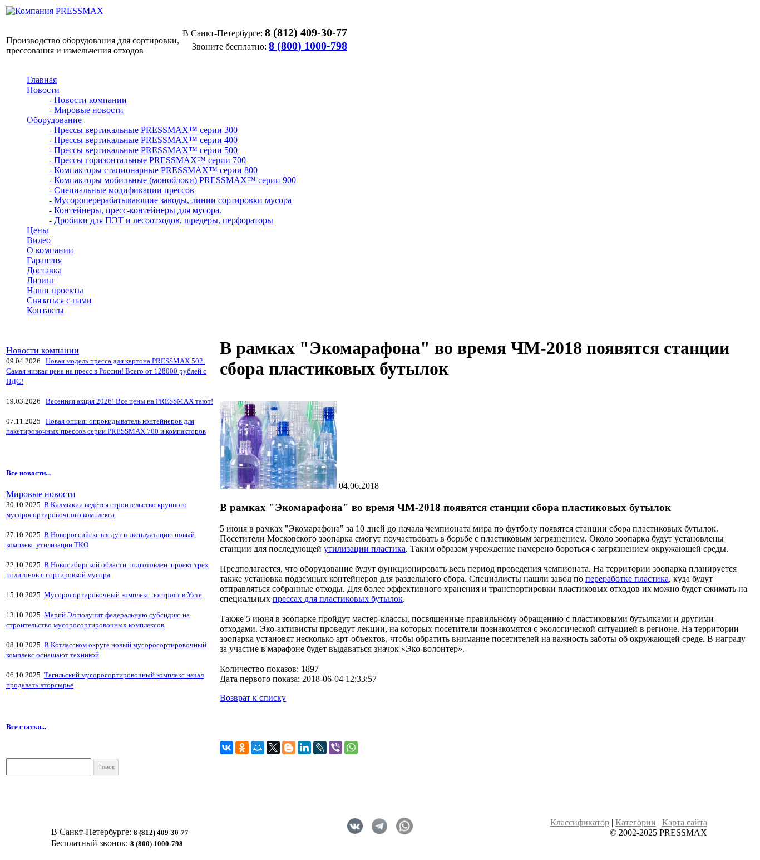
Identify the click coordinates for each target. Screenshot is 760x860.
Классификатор (579, 822)
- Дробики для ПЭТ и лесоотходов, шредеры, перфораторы (161, 220)
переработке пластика (627, 578)
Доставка (44, 270)
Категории (635, 822)
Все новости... (28, 473)
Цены (37, 230)
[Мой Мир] (257, 747)
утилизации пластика (365, 548)
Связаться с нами (59, 300)
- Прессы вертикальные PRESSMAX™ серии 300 (143, 130)
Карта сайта (684, 822)
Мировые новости (41, 494)
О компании (50, 250)
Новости (43, 90)
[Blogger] (288, 747)
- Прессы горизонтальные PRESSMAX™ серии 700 (147, 160)
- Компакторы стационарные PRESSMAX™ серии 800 (153, 170)
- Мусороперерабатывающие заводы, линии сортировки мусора (170, 200)
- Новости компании (88, 100)
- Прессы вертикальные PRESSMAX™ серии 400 (143, 140)
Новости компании (42, 350)
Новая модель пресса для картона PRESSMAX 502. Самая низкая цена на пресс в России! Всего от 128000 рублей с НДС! (106, 371)
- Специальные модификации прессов (121, 190)
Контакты (45, 310)
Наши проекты (55, 290)
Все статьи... (26, 727)
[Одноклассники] (242, 747)
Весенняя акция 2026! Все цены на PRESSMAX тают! (129, 401)
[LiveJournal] (320, 747)
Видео (39, 240)
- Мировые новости (86, 110)
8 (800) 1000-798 (308, 46)
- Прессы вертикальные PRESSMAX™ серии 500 (143, 150)
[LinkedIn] (304, 747)
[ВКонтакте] (226, 747)
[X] (273, 747)
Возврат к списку (253, 697)
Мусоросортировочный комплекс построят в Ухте (123, 595)
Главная (42, 80)
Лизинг (41, 280)
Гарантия (44, 260)
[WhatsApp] (351, 747)
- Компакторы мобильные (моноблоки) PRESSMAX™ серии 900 (172, 180)
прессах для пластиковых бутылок (338, 598)
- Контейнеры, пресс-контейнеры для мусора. (135, 210)
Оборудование (54, 120)
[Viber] (335, 747)
